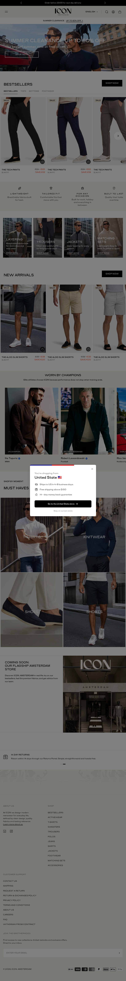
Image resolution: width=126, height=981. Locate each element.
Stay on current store (63, 511)
